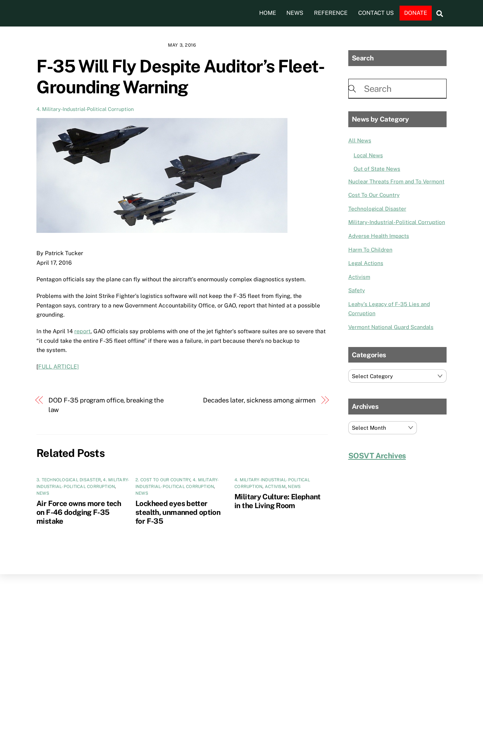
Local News (368, 155)
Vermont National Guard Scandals (390, 327)
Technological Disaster (377, 209)
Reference (331, 13)
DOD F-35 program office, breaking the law (106, 404)
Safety (356, 290)
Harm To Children (370, 250)
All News (359, 140)
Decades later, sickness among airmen (259, 400)
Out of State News (377, 169)
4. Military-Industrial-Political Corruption (85, 109)
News (294, 13)
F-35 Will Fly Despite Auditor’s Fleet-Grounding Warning (180, 77)
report (82, 331)
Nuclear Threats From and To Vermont (396, 181)
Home (267, 13)
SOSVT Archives (377, 455)
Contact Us (376, 13)
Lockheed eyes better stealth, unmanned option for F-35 (177, 512)
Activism (275, 486)
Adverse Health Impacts (378, 236)
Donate (415, 13)
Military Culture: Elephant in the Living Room (277, 501)
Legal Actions (365, 263)
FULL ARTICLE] (58, 366)
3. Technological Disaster (68, 479)
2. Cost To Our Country (162, 479)
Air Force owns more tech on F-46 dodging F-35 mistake (78, 512)
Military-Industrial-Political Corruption (396, 222)
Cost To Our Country (374, 195)
